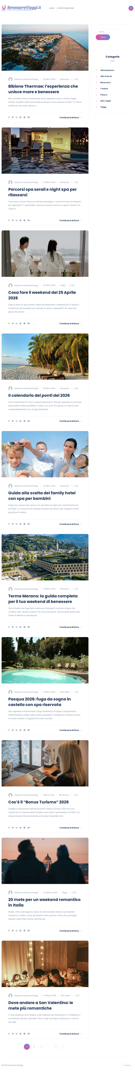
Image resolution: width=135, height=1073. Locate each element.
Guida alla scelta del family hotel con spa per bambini (42, 495)
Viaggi (62, 285)
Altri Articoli (64, 795)
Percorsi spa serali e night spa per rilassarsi (42, 192)
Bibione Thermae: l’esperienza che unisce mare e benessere (43, 89)
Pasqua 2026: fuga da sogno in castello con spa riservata (39, 701)
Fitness (103, 95)
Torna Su (127, 1065)
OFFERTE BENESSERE (65, 8)
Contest (104, 88)
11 (56, 1047)
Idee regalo (64, 692)
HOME (51, 8)
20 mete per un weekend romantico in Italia (44, 902)
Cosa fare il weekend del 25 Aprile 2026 (42, 295)
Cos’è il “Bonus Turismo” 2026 (38, 802)
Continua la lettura (69, 117)
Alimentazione (107, 70)
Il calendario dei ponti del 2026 (39, 395)
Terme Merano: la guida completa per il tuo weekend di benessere (43, 598)
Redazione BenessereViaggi (26, 79)
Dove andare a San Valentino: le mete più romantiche (40, 1005)
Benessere (64, 79)
